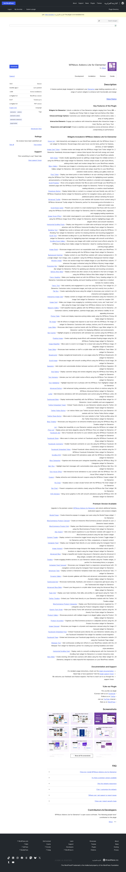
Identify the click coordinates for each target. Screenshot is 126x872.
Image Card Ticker (53, 149)
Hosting (116, 847)
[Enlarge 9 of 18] (67, 742)
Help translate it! (48, 14)
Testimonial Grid (52, 582)
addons (19, 112)
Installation (92, 76)
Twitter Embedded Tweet (57, 405)
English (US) (13, 107)
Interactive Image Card (55, 297)
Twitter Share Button (54, 416)
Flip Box (55, 291)
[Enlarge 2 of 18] (90, 715)
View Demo (111, 99)
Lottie (50, 394)
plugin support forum (107, 674)
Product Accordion (57, 621)
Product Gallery (53, 615)
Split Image (54, 158)
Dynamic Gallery (55, 576)
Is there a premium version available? (104, 778)
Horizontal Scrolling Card (61, 651)
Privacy (116, 850)
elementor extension (16, 119)
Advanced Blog (55, 554)
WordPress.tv (68, 850)
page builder (13, 123)
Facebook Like (55, 433)
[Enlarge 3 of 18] (67, 715)
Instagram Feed (53, 543)
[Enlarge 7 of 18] (114, 742)
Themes (93, 844)
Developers (69, 847)
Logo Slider (52, 327)
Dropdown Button (54, 191)
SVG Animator (55, 494)
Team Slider (52, 349)
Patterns (93, 850)
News (117, 844)
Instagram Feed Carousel (57, 565)
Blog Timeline (51, 422)
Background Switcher (55, 255)
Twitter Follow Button (58, 410)
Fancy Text (56, 286)
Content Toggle (52, 537)
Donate (48, 847)
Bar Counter (52, 333)
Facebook (111, 694)
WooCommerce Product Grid (59, 526)
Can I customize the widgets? (106, 789)
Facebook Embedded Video (61, 449)
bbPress (24, 847)
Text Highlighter (54, 383)
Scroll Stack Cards (57, 208)
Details (112, 76)
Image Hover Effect (54, 216)
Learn (71, 841)
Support (12, 76)
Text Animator (53, 377)
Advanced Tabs (54, 571)
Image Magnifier (54, 344)
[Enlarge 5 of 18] (90, 729)
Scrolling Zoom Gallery (57, 241)
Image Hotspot (57, 548)
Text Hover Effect (56, 472)
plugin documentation (106, 671)
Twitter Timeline (54, 598)
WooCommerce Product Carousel (58, 521)
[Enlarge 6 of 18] (67, 729)
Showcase (93, 841)
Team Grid (52, 593)
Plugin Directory (114, 9)
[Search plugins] (99, 21)
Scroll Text (53, 236)
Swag (48, 850)
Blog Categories (55, 460)
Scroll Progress (54, 183)
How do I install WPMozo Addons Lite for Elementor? (98, 772)
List (55, 427)
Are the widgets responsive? (106, 784)
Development (79, 76)
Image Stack (53, 249)
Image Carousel (54, 626)
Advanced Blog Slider (54, 587)
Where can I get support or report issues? (102, 795)
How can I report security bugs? (105, 801)
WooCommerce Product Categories (65, 604)
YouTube (107, 699)
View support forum (35, 160)
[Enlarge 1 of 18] (114, 715)
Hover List (51, 141)
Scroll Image (53, 360)
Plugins (94, 847)
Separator (50, 366)
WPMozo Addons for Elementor (84, 508)
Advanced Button (56, 388)
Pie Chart (57, 483)
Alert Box (51, 466)
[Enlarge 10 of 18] (114, 756)
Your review (38, 145)
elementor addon (15, 115)
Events (49, 844)
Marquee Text (56, 643)
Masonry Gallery (53, 308)
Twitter (113, 696)
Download (14, 66)
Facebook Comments (55, 444)
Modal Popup (54, 515)
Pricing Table (55, 316)
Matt (26, 844)
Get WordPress (9, 3)
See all (12, 145)
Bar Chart (54, 488)
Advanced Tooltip (54, 199)
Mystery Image (56, 261)
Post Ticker (55, 174)
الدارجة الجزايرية (96, 860)
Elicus (104, 68)
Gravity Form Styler (56, 609)
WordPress (111, 702)
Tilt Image (52, 322)
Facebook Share (53, 438)
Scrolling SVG (56, 455)
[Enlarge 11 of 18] (90, 756)
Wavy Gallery (53, 166)
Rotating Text (53, 230)
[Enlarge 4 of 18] (114, 729)
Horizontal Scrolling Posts (55, 224)
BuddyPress (23, 850)
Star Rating (55, 372)
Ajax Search (59, 532)
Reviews (103, 76)
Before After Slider (57, 272)
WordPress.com (22, 841)
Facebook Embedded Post (57, 632)
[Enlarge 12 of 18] (67, 756)
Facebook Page (52, 637)
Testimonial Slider (53, 399)
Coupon (51, 477)
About (117, 841)
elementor (13, 112)
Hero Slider (51, 657)
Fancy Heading (55, 277)
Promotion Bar (52, 266)
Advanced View (36, 129)
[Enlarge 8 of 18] (90, 742)
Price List (51, 430)
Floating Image (58, 338)
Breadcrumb (53, 355)
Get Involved (47, 841)
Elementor (91, 89)
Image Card (53, 302)
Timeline (50, 560)
